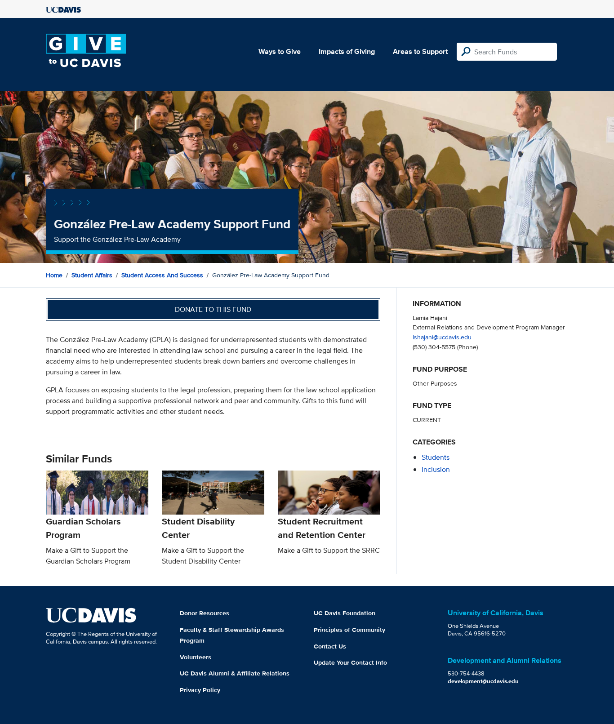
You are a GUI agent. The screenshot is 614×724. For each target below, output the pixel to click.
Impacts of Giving (347, 51)
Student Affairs (91, 275)
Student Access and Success (162, 275)
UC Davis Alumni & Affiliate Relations (234, 673)
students (435, 457)
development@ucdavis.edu (483, 681)
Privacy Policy (200, 689)
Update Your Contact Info (350, 662)
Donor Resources (204, 613)
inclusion (436, 469)
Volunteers (195, 657)
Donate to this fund (213, 309)
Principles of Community (349, 629)
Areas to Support (420, 51)
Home (54, 275)
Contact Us (330, 646)
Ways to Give (279, 51)
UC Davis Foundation (344, 613)
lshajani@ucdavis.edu (442, 337)
